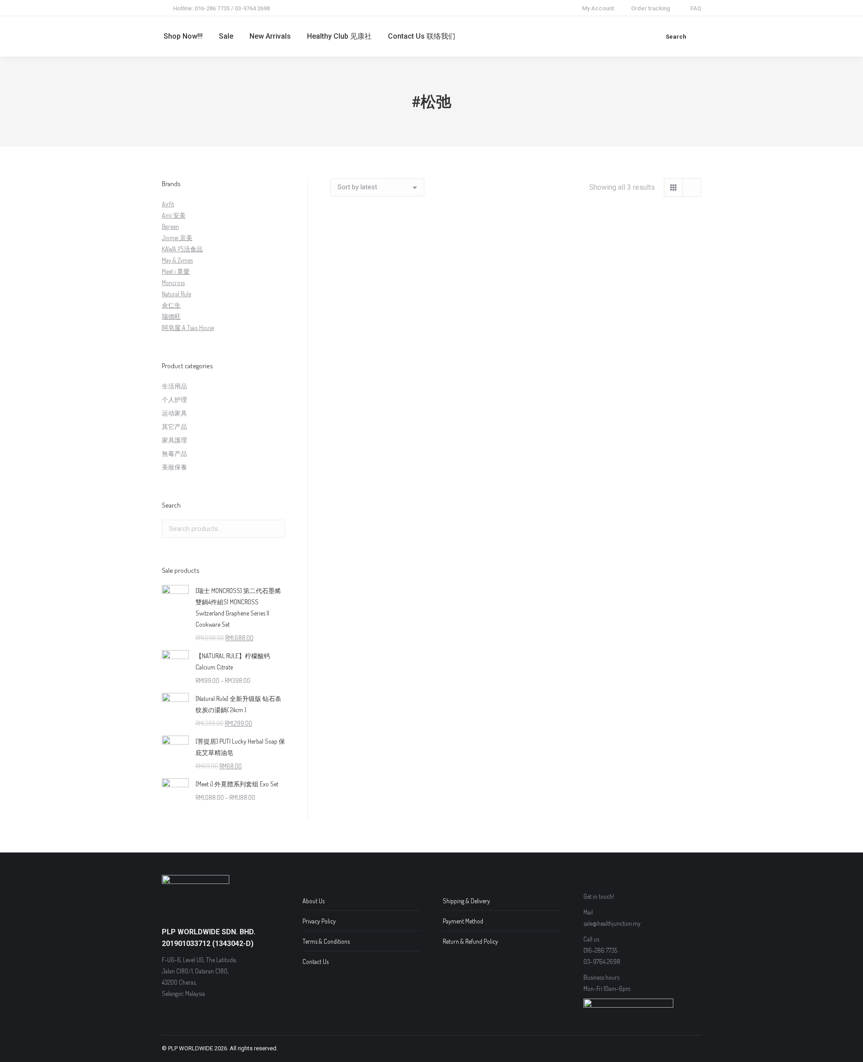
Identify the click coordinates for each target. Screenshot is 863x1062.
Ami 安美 (174, 215)
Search (275, 529)
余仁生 (171, 305)
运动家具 (174, 413)
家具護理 (174, 440)
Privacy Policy (319, 921)
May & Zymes (177, 260)
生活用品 (174, 386)
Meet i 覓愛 (176, 271)
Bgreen (170, 226)
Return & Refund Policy (470, 941)
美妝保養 (174, 467)
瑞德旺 (171, 316)
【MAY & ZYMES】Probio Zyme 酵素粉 (516, 335)
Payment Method (463, 921)
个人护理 (174, 399)
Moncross (173, 282)
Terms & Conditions (326, 941)
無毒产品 (174, 453)
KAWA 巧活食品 (182, 249)
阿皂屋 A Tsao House (188, 327)
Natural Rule (176, 294)
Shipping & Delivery (466, 901)
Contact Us (315, 961)
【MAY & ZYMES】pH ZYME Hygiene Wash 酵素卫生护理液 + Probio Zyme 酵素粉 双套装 (387, 346)
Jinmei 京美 (177, 237)
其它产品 (174, 426)
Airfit (168, 204)
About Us (313, 901)
